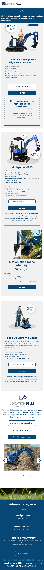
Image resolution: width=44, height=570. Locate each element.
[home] (20, 3)
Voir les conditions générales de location (23, 560)
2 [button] (16, 476)
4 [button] (23, 476)
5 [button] (27, 476)
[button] (40, 4)
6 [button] (30, 476)
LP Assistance (23, 553)
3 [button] (20, 476)
